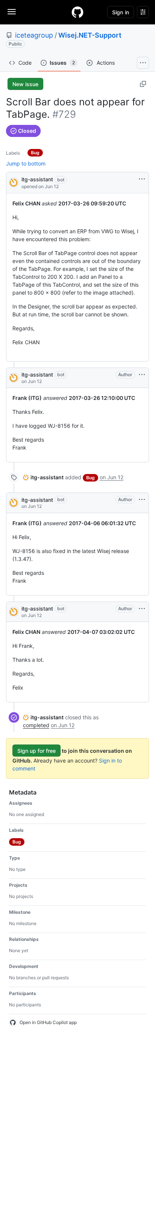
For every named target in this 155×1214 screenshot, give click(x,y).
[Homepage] (77, 12)
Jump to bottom (26, 163)
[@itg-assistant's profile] (13, 182)
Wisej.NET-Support (90, 35)
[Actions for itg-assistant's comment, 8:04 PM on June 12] (142, 374)
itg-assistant (37, 179)
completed (36, 725)
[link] (43, 477)
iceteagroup (34, 35)
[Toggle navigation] (11, 11)
